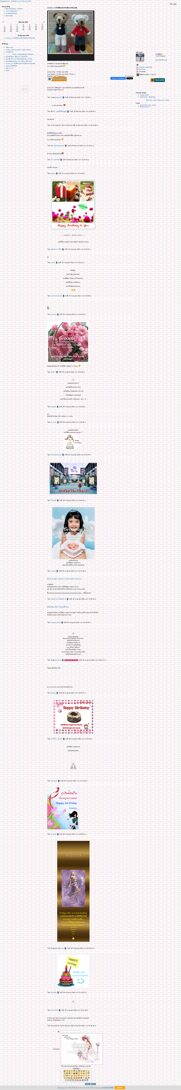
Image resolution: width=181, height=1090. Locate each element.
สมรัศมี (54, 500)
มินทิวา (53, 372)
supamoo (59, 97)
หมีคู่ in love (9, 47)
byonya (53, 693)
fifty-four (61, 948)
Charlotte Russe (56, 455)
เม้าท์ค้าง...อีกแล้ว (57, 739)
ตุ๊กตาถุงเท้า (9, 16)
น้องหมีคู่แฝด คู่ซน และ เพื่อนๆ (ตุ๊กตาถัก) (19, 61)
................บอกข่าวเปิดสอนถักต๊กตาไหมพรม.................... (24, 54)
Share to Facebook (118, 78)
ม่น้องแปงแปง (56, 622)
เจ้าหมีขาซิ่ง (9, 52)
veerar (53, 262)
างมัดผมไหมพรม (11, 13)
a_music (54, 422)
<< (3, 22)
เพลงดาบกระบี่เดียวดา (58, 599)
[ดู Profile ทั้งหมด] (161, 60)
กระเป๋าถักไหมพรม (11, 11)
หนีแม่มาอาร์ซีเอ (56, 249)
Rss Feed (142, 69)
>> (44, 22)
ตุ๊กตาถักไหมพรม (11, 9)
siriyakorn (54, 781)
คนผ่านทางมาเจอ (57, 296)
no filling (54, 834)
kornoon (54, 314)
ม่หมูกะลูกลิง (144, 95)
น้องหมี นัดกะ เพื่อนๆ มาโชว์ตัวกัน (16, 56)
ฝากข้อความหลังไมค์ (145, 67)
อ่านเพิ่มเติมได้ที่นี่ (107, 1088)
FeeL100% (55, 1010)
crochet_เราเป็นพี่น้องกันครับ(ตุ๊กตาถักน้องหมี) (20, 38)
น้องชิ (7, 70)
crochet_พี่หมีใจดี (11, 66)
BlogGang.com (145, 106)
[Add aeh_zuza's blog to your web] (157, 100)
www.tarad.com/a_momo (148, 105)
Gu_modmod (55, 159)
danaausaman (60, 145)
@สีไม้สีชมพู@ (62, 111)
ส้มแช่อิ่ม (54, 992)
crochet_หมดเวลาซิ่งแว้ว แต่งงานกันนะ (18, 50)
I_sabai (53, 571)
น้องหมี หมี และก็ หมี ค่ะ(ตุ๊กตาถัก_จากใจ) (19, 59)
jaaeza (53, 173)
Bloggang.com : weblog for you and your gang (15, 1)
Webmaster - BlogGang (147, 97)
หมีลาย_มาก (10, 68)
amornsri (58, 660)
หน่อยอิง (54, 406)
